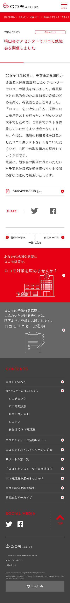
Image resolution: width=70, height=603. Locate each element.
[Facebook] (54, 211)
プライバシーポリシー (14, 560)
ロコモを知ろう (16, 382)
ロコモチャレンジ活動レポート (26, 440)
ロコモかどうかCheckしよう (22, 390)
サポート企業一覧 (17, 459)
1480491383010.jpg (27, 191)
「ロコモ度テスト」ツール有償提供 (29, 469)
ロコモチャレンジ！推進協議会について (22, 556)
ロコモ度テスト (19, 414)
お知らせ (22, 17)
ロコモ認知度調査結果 (20, 488)
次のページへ (51, 237)
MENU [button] (64, 4)
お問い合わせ (11, 565)
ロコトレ (14, 421)
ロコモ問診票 (17, 406)
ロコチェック (17, 398)
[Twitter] (35, 211)
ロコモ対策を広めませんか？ (25, 478)
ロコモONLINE (9, 17)
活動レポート (35, 17)
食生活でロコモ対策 (22, 429)
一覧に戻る (35, 242)
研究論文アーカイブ (19, 497)
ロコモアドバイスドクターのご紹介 (29, 449)
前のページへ (18, 237)
